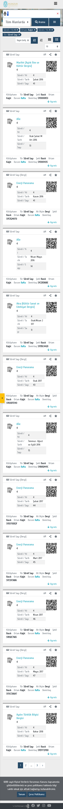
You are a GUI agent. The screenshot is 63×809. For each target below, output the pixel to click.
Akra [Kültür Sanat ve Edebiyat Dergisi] (27, 305)
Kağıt (28, 29)
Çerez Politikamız (36, 794)
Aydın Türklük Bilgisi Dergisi (27, 716)
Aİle (18, 119)
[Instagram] (43, 806)
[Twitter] (38, 806)
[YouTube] (49, 806)
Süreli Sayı (12, 34)
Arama (41, 22)
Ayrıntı (53, 101)
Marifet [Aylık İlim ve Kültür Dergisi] (27, 64)
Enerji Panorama (25, 183)
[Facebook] (33, 806)
